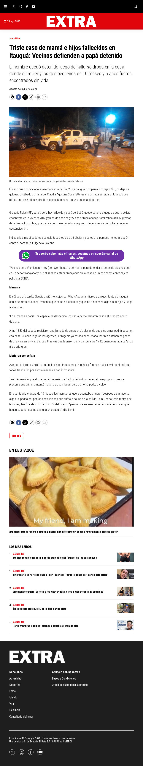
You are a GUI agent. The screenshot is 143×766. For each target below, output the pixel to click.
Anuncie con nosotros (66, 672)
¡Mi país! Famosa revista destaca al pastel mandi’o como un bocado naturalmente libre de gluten (63, 531)
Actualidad (14, 38)
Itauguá (16, 435)
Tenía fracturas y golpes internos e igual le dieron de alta (45, 625)
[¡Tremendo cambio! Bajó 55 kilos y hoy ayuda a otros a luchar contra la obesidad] (125, 591)
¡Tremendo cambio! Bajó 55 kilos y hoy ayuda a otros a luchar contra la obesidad (58, 591)
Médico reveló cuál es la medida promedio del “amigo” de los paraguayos (55, 557)
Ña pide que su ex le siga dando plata (39, 608)
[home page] (71, 21)
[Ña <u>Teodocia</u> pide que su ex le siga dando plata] (125, 608)
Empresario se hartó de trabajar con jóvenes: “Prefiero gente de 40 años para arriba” (61, 574)
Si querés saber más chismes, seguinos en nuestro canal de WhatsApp (76, 255)
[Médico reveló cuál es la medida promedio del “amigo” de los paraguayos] (125, 557)
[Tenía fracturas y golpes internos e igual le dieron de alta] (125, 625)
